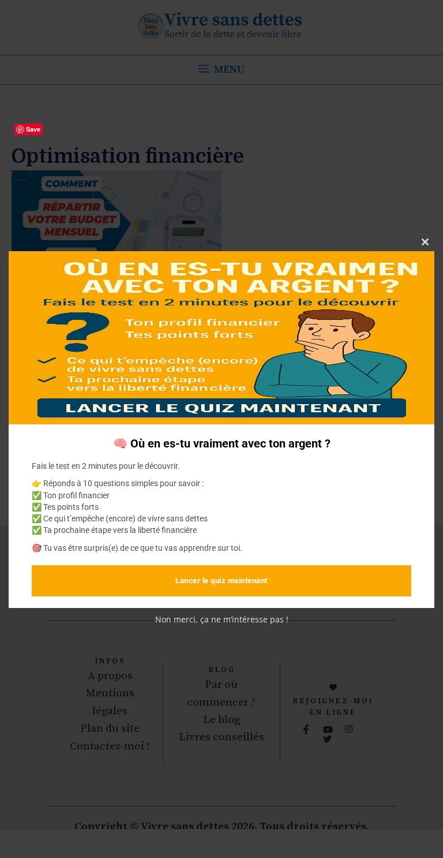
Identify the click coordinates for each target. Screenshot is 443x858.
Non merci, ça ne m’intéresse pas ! (221, 619)
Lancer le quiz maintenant (221, 580)
